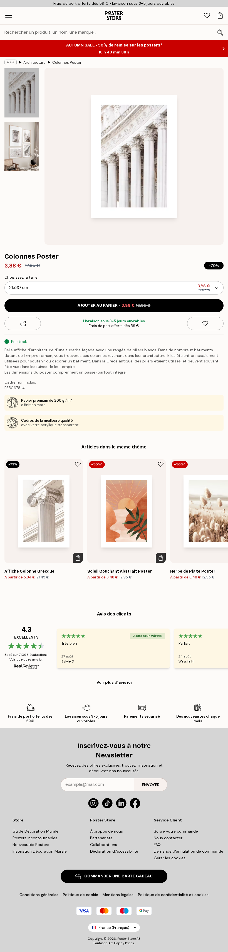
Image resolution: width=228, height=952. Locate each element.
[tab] (207, 15)
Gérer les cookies (169, 857)
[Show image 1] (21, 92)
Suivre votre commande (176, 831)
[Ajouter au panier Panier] (78, 558)
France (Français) (114, 927)
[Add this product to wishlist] (205, 323)
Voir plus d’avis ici (114, 682)
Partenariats (101, 837)
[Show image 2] (21, 146)
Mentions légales (118, 894)
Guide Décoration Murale (35, 831)
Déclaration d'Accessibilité (114, 851)
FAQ (157, 844)
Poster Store (126, 939)
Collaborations (103, 844)
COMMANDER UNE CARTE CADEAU (118, 876)
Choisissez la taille (21, 277)
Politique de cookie (80, 894)
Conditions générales (38, 894)
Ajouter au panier (114, 305)
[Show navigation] (8, 15)
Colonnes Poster (66, 62)
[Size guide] (22, 323)
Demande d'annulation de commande (188, 851)
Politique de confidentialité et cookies (173, 894)
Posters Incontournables (35, 837)
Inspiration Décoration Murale (40, 851)
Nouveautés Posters (31, 844)
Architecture (34, 62)
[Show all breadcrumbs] (10, 62)
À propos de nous (106, 831)
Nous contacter (168, 837)
